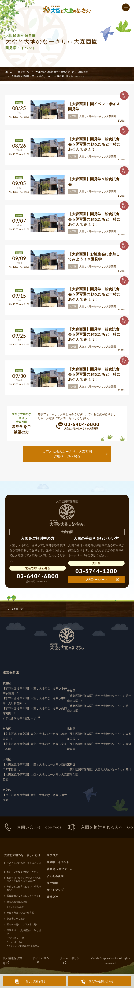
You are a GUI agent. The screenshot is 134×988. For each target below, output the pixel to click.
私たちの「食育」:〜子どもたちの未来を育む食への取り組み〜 (24, 879)
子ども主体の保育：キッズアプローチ (24, 864)
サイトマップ (55, 889)
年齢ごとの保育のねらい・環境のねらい (24, 888)
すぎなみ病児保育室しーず (19, 718)
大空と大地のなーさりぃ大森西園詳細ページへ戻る (67, 453)
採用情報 (52, 882)
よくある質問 (55, 875)
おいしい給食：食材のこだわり (23, 871)
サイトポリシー (40, 960)
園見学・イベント (58, 862)
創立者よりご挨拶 (16, 918)
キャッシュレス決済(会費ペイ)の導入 (23, 946)
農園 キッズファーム (59, 869)
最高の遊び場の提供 (17, 902)
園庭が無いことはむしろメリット (24, 895)
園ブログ (52, 855)
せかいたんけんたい (15, 907)
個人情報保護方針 (12, 960)
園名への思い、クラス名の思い (23, 924)
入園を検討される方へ (107, 827)
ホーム (8, 71)
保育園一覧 (23, 71)
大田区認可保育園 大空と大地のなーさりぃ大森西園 (61, 71)
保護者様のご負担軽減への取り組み (24, 932)
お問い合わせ (39, 827)
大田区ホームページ (96, 579)
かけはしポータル (14, 942)
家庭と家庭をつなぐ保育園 (20, 912)
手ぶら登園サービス (15, 938)
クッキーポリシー (70, 960)
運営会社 (52, 896)
